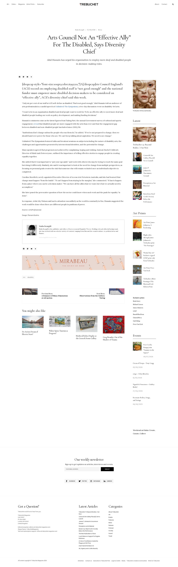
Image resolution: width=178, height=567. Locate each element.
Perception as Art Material (86, 526)
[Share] (32, 77)
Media (123, 561)
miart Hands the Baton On (86, 546)
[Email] (28, 77)
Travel (110, 536)
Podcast (111, 528)
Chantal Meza (137, 318)
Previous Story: (55, 296)
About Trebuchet (114, 512)
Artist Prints (30, 4)
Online (14, 4)
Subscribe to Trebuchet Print (101, 561)
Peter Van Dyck (138, 324)
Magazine (21, 4)
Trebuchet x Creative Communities (137, 561)
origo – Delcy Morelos (141, 374)
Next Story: (92, 296)
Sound (110, 533)
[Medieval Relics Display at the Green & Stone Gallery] (86, 324)
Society (111, 530)
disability (31, 277)
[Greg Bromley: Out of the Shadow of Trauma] (113, 324)
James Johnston (138, 308)
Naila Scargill (79, 30)
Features (111, 520)
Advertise (81, 561)
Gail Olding (136, 321)
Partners (111, 525)
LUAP (135, 311)
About (157, 4)
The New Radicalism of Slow (87, 533)
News (100, 30)
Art (8, 4)
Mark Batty (136, 301)
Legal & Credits (115, 561)
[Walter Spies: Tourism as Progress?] (60, 321)
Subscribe (40, 4)
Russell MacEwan (138, 314)
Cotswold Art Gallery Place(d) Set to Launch (149, 158)
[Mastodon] (24, 77)
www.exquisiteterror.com (47, 237)
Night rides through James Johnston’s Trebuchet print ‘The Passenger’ (148, 240)
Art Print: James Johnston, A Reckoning (149, 225)
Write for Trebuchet (154, 561)
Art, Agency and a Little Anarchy (88, 548)
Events (110, 517)
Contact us (88, 561)
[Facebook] (20, 77)
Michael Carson (138, 304)
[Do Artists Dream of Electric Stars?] (33, 322)
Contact (164, 4)
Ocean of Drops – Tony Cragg (143, 363)
